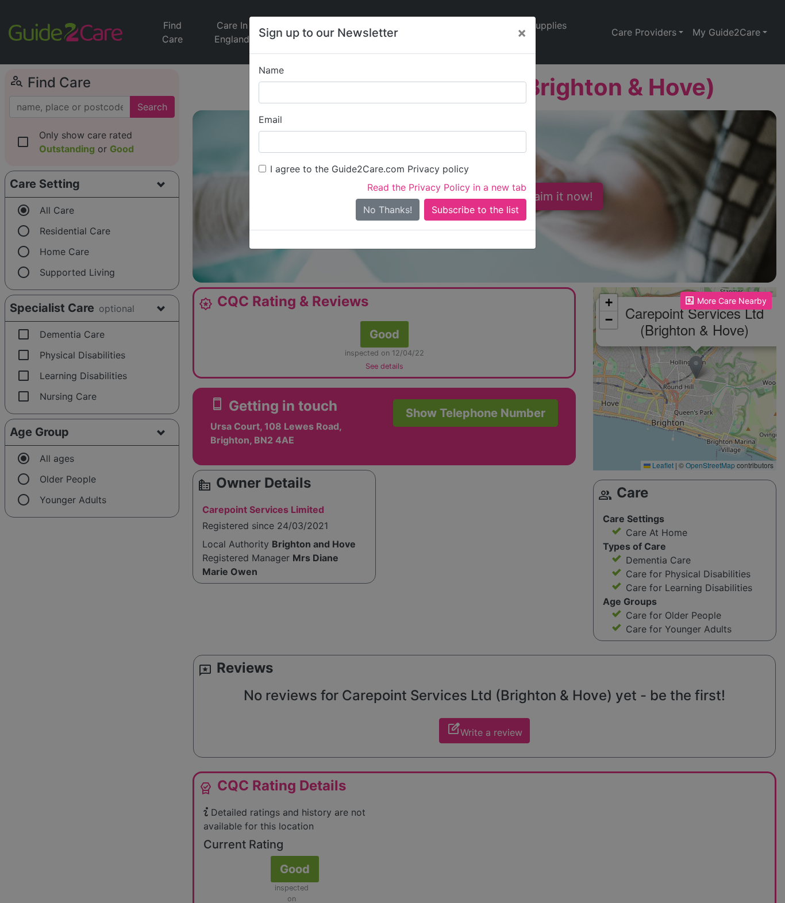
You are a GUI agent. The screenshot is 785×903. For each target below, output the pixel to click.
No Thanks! (387, 209)
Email (270, 119)
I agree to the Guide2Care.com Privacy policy (369, 169)
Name (271, 70)
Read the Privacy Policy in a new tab (446, 187)
